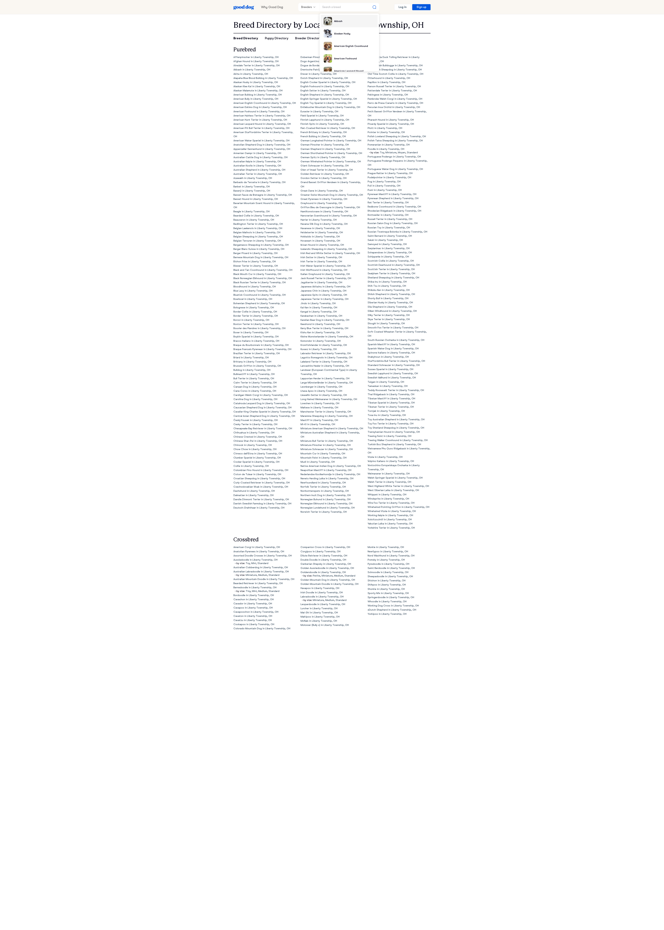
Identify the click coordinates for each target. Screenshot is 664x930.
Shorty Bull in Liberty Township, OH (388, 298)
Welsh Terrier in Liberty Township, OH (389, 481)
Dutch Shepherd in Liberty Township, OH (324, 78)
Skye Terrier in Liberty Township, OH (389, 319)
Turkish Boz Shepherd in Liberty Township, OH (394, 444)
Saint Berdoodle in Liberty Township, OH (391, 568)
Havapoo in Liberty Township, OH (320, 588)
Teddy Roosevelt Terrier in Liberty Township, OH (396, 390)
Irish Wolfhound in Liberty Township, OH (324, 270)
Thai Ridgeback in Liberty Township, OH (391, 394)
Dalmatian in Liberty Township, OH (253, 495)
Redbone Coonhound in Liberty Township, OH (394, 206)
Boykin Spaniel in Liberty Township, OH (256, 336)
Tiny (248, 591)
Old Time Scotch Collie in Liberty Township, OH (395, 73)
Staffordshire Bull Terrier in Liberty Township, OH (396, 361)
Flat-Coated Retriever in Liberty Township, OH (328, 128)
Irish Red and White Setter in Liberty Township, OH (330, 253)
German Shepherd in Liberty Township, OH (325, 149)
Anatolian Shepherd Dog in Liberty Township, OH (261, 144)
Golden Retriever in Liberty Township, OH (325, 174)
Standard (412, 152)
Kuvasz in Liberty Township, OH (319, 349)
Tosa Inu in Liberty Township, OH (387, 415)
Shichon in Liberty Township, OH (386, 580)
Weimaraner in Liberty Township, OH (389, 473)
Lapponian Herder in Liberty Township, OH (325, 378)
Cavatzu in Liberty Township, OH (252, 620)
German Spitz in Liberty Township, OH (323, 157)
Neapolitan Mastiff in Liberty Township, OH (326, 470)
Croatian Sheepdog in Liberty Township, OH (259, 478)
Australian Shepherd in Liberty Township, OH (259, 169)
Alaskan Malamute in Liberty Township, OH (258, 90)
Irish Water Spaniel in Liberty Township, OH (326, 265)
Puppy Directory (276, 38)
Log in (403, 7)
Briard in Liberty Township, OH (251, 357)
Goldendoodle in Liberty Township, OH (323, 572)
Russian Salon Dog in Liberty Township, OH (393, 223)
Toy (382, 152)
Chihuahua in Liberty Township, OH (253, 432)
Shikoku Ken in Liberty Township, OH (389, 290)
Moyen (401, 152)
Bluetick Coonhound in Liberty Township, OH (259, 294)
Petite (316, 575)
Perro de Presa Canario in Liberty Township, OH (395, 103)
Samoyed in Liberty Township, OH (387, 244)
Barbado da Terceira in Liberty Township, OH (259, 182)
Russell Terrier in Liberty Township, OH (390, 219)
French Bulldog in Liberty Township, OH (323, 136)
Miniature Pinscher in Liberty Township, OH (326, 445)
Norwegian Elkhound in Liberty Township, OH (326, 503)
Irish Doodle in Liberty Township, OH (322, 592)
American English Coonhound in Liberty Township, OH (264, 103)
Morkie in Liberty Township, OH (386, 547)
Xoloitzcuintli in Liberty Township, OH (390, 519)
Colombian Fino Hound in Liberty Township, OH (260, 470)
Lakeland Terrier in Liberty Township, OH (324, 361)
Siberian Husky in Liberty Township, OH (390, 302)
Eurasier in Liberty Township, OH (319, 111)
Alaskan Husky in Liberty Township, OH (255, 82)
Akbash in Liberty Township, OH (251, 69)
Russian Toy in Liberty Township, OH (389, 227)
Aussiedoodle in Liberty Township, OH (255, 559)
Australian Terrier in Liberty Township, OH (257, 174)
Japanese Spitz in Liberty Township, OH (324, 294)
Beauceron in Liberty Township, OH (253, 219)
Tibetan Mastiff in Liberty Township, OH (391, 398)
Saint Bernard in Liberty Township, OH (390, 235)
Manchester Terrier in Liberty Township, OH (326, 411)
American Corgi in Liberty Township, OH (256, 547)
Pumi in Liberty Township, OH (385, 190)
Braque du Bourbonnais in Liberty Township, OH (261, 345)
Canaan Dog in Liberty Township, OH (254, 386)
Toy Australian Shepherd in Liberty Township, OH (396, 419)
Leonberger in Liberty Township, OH (321, 386)
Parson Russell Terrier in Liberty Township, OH (394, 86)
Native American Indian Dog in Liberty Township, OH (331, 466)
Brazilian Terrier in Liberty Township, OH (256, 353)
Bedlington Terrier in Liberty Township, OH (258, 224)
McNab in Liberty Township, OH (319, 620)
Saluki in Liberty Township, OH (385, 240)
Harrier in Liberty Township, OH (319, 219)
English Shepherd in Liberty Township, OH (325, 94)
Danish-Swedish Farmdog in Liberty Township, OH (262, 503)
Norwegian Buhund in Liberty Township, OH (326, 499)
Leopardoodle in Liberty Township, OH (323, 604)
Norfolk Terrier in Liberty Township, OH (323, 486)
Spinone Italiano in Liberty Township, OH (391, 352)
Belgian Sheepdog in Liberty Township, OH (258, 236)
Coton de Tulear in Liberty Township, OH (257, 474)
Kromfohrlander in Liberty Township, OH (324, 345)
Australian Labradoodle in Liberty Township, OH (261, 571)
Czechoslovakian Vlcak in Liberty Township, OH (260, 486)
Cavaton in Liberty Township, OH (252, 616)
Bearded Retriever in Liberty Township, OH (258, 583)
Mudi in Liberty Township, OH (318, 461)
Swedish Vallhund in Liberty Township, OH (392, 377)
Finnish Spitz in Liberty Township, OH (322, 124)
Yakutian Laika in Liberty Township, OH (390, 523)
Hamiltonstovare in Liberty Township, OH (324, 211)
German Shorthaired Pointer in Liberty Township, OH (331, 153)
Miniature (390, 152)
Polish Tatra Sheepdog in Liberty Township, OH (395, 140)
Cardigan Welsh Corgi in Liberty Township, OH (260, 395)
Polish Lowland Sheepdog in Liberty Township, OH (397, 136)
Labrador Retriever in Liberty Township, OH (326, 353)
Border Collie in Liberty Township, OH (255, 311)
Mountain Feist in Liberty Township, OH (324, 457)
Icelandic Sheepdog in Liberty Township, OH (326, 249)
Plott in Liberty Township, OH (385, 128)
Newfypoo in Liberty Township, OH (388, 551)
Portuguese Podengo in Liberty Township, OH (394, 156)
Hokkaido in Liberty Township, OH (320, 236)
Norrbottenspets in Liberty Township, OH (325, 490)
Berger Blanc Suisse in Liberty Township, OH (258, 249)
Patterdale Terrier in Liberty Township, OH (392, 90)
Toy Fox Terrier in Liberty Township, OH (390, 423)
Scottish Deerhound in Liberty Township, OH (394, 265)
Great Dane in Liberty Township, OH (322, 190)
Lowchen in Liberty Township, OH (320, 403)
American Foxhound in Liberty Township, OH (258, 111)
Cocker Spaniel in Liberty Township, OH (256, 461)
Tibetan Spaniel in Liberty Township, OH (391, 402)
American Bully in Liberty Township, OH (255, 98)
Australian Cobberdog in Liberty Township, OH (260, 567)
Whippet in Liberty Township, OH (387, 494)
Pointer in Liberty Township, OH (386, 132)
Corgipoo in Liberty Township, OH (320, 551)
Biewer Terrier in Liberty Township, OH (255, 265)
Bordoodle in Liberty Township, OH (253, 595)
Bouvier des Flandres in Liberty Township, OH (259, 328)
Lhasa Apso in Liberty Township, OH (321, 390)
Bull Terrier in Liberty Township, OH (253, 378)
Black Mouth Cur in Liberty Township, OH (257, 274)
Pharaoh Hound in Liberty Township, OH (391, 119)
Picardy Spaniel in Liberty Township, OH (391, 124)
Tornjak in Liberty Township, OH (386, 411)
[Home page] (243, 7)
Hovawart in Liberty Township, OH (320, 240)
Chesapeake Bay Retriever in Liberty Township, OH (262, 428)
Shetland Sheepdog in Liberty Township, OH (393, 277)
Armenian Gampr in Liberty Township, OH (257, 153)
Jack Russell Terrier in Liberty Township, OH (326, 278)
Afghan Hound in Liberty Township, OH (256, 61)
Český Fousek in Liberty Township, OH (255, 420)
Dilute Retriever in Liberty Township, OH (324, 555)
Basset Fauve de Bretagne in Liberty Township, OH (262, 194)
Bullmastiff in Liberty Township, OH (254, 374)
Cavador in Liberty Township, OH (252, 603)
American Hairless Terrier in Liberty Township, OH (261, 115)
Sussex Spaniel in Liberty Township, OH (390, 369)
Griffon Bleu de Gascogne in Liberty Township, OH (330, 207)
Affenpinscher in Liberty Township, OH (256, 57)
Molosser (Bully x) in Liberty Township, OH (325, 625)
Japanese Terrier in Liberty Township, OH (324, 299)
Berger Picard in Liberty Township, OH (255, 253)
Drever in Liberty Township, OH (318, 73)
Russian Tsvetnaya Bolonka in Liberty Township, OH (397, 231)
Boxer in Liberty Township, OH (250, 332)
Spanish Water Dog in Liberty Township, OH (393, 348)
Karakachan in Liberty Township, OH (321, 315)
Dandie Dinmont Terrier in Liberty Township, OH (261, 499)
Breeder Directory (308, 38)
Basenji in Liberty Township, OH (251, 190)
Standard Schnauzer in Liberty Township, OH (394, 365)
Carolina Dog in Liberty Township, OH (255, 399)
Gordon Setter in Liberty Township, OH (324, 178)
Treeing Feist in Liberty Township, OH (389, 436)
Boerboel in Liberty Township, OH (252, 299)
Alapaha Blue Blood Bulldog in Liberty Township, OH (263, 78)
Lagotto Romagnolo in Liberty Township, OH (326, 357)
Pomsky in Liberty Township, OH (386, 559)
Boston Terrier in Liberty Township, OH (256, 324)
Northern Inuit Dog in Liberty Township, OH (326, 495)
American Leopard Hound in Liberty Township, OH (262, 124)
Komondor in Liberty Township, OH (321, 340)
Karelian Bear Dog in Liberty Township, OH (325, 320)
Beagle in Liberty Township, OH (251, 211)
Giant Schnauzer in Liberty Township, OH (325, 165)
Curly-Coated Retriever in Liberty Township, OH (261, 482)
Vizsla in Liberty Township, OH (385, 457)
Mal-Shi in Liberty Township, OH (319, 612)
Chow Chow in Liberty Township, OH (254, 449)
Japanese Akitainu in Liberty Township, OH (325, 286)
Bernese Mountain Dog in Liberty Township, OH (260, 257)
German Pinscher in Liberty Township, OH (325, 144)
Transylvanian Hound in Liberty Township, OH (394, 431)
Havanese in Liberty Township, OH (320, 228)
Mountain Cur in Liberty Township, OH (323, 453)
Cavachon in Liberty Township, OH (253, 599)
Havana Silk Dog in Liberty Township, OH (324, 224)
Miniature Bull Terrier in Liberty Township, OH (327, 440)
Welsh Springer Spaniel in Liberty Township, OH (395, 477)
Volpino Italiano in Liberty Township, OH (391, 461)
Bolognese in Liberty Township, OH (253, 307)
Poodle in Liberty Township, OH (386, 149)
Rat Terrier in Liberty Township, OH (388, 202)
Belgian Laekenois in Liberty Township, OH (257, 228)
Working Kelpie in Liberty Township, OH (390, 515)
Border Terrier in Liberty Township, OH (255, 315)
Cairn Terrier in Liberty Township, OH (255, 382)
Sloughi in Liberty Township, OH (386, 323)
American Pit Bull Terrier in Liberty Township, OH (261, 128)
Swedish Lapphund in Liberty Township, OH (393, 373)
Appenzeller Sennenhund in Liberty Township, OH (261, 149)
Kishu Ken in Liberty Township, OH (320, 332)
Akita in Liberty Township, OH (250, 73)
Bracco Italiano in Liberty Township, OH (256, 340)
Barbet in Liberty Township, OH (251, 186)
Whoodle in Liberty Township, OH (387, 601)
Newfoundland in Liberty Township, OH (323, 482)
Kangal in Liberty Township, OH (319, 311)
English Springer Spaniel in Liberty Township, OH (329, 98)
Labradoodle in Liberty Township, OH (322, 596)
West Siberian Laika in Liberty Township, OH (393, 490)
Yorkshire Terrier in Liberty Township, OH (391, 527)
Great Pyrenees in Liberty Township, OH (324, 199)
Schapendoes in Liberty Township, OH (390, 252)
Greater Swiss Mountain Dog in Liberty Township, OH (332, 194)
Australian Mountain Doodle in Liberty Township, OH (263, 579)
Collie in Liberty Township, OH (251, 466)
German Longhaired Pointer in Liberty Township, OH (331, 140)
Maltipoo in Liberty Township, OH (320, 616)
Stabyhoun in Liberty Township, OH (388, 356)
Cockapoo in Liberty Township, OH (253, 624)
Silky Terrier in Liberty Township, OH (389, 315)
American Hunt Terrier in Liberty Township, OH (260, 119)
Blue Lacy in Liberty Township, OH (253, 290)
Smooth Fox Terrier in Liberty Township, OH (393, 327)
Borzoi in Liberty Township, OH (251, 320)
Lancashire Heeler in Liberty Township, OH (325, 365)
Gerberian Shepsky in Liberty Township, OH (326, 563)
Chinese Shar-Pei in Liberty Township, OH (257, 440)
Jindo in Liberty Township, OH (318, 303)
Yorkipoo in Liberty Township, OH (387, 614)
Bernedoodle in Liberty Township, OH (254, 587)
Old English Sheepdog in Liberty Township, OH (395, 69)
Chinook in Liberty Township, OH (252, 445)
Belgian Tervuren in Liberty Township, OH (257, 240)
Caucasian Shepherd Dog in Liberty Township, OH (262, 407)
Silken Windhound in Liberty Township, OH (392, 311)
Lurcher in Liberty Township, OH (319, 608)
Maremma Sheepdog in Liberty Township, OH (327, 416)
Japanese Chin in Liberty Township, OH (323, 290)
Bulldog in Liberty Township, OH (251, 370)
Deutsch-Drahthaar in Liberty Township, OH (258, 507)
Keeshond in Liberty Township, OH (320, 324)
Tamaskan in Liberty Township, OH (388, 386)
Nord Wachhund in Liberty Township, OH (391, 555)
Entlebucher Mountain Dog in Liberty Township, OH (330, 107)
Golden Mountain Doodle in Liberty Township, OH (329, 584)
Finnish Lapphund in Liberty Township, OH (325, 119)
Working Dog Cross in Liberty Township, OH (393, 605)
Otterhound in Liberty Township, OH (389, 78)
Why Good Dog (272, 7)
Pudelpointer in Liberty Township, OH (389, 177)
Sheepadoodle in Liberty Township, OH (390, 576)
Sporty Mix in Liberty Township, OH (388, 593)
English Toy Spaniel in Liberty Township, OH (326, 103)
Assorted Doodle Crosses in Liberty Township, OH (262, 555)
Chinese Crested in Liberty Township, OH (257, 436)
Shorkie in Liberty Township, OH (386, 589)
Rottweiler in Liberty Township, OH (388, 215)
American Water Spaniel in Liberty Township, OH (261, 140)
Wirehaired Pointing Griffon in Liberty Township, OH (398, 507)
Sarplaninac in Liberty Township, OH (389, 248)
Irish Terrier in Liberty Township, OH (321, 261)
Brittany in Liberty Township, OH (252, 361)
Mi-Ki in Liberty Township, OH (318, 424)
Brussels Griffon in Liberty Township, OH (257, 365)
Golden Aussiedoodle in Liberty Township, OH (327, 568)
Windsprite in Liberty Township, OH (388, 498)
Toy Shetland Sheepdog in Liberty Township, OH (396, 427)
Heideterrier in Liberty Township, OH (322, 232)
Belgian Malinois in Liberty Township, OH (256, 232)
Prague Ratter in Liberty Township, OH (390, 173)
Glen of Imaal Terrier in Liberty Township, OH (327, 169)
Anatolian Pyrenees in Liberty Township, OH (258, 551)
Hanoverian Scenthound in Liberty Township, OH (329, 215)
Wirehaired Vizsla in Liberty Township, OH (392, 511)
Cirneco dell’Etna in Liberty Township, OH (257, 453)
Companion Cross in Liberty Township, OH (325, 547)
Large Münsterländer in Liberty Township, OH (327, 382)
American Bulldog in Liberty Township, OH (257, 94)
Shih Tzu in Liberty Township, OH (387, 285)
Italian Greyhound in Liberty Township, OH (325, 274)
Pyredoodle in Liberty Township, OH (388, 563)
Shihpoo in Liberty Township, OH (387, 584)
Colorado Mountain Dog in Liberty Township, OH (261, 628)
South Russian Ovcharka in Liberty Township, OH (396, 340)
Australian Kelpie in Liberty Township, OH (257, 161)
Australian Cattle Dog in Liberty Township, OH (260, 157)
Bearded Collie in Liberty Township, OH (256, 215)
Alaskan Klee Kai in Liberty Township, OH (256, 86)
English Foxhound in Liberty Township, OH (325, 86)
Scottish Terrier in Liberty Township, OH (391, 269)
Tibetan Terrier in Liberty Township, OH (391, 406)
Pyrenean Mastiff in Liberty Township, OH (392, 194)
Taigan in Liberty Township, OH (386, 381)
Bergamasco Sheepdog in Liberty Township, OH (261, 244)
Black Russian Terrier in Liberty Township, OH (259, 282)
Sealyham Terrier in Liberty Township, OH (391, 273)
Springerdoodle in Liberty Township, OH (391, 597)
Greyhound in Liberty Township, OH (321, 203)
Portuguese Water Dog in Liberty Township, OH (395, 169)
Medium (262, 575)
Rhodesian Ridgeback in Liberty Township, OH (394, 210)
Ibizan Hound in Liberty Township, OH (322, 244)
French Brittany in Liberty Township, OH (324, 132)
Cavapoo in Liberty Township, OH (253, 607)
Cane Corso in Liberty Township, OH (254, 390)
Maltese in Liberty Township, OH (319, 407)
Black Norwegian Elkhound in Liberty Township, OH (262, 278)
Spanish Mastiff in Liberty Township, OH (391, 344)
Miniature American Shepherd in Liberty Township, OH (332, 428)
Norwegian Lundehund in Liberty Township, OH (328, 507)
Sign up (421, 7)
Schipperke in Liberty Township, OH (388, 256)
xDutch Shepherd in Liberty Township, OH (392, 609)
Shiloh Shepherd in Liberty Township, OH (391, 294)
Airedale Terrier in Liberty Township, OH (256, 65)
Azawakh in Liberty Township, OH (252, 178)
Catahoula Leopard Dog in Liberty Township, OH (261, 403)
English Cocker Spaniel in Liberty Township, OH (328, 82)
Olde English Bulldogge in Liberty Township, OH (395, 65)
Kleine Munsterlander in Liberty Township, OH (327, 336)
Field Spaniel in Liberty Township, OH (322, 115)
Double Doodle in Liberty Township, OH (323, 559)
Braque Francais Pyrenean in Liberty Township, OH (262, 349)
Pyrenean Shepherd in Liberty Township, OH (393, 198)
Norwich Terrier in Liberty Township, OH (324, 511)
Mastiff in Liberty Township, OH (319, 420)
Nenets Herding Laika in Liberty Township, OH (327, 478)
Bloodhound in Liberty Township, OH (254, 286)
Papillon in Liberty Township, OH (386, 82)
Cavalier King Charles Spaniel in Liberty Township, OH (264, 411)
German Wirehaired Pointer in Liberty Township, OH (331, 161)
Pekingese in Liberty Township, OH (388, 94)
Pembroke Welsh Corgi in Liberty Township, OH (395, 98)
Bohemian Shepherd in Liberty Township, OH (259, 303)
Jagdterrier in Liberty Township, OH (321, 282)
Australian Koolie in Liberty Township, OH (257, 165)
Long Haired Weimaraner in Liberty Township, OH (329, 399)
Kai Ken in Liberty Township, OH (319, 307)
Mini (253, 563)
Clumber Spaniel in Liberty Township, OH (257, 457)
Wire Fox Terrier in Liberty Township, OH (391, 502)
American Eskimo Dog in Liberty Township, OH (260, 107)
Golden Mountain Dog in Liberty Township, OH (328, 579)
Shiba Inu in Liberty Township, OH (387, 281)
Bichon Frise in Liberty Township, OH (254, 261)
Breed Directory (245, 38)
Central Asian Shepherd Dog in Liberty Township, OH (264, 416)
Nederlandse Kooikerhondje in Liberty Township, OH (330, 474)
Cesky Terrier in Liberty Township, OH (255, 424)
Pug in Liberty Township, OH (384, 181)
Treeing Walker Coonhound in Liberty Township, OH (398, 440)
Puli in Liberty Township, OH (384, 185)
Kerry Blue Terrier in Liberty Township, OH (324, 328)
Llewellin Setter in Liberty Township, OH (324, 395)
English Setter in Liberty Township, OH (323, 90)
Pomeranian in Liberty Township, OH (389, 144)
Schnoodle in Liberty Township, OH (388, 572)
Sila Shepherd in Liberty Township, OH (390, 306)
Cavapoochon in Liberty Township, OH (255, 611)
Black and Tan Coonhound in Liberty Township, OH (262, 270)
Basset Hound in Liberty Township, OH (255, 199)
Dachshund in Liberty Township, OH (254, 490)
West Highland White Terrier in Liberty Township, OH (398, 486)
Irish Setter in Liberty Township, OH (321, 257)
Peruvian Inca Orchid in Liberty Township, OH (394, 107)
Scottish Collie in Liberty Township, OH (391, 260)
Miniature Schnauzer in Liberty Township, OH (327, 449)
